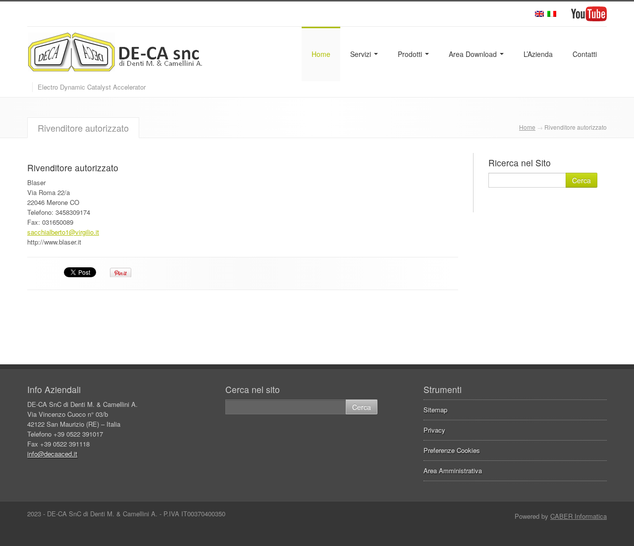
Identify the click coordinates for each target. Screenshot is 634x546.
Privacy (434, 430)
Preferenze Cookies (451, 450)
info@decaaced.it (52, 453)
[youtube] (589, 13)
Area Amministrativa (452, 470)
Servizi (361, 54)
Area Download (474, 54)
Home (321, 54)
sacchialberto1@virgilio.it (63, 232)
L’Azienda (538, 54)
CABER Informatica (578, 516)
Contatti (585, 54)
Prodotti (411, 54)
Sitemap (435, 409)
